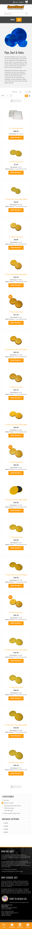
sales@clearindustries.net (11, 913)
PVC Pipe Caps (8, 810)
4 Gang (5, 832)
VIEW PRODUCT (16, 137)
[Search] (26, 13)
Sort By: (14, 92)
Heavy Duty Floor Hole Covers (12, 805)
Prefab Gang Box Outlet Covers (12, 813)
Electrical (6, 800)
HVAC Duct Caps (9, 808)
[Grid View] (26, 96)
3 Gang (5, 829)
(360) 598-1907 (9, 911)
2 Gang (5, 826)
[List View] (29, 96)
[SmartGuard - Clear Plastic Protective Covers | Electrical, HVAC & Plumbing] (16, 8)
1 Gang (5, 823)
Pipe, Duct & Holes (9, 803)
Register (21, 2)
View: (2, 95)
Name (20, 92)
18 (7, 95)
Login (16, 2)
